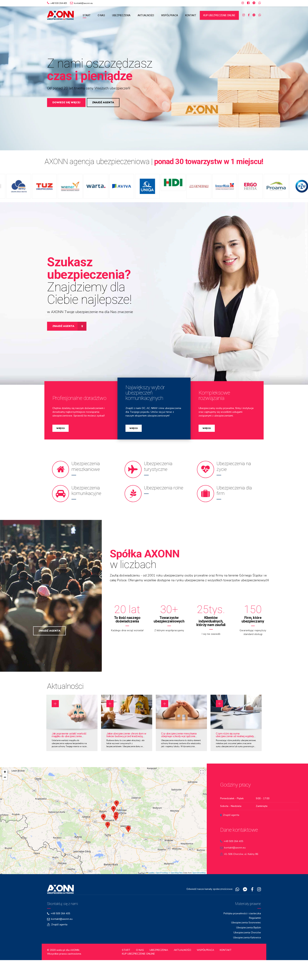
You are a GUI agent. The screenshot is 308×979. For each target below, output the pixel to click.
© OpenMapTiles (176, 882)
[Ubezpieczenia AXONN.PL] (60, 898)
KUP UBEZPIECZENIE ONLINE (219, 15)
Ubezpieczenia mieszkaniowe (85, 475)
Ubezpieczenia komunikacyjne (86, 499)
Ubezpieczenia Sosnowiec (246, 932)
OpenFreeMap (162, 882)
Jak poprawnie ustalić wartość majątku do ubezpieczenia (69, 744)
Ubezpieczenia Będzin (248, 937)
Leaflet (151, 882)
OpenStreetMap (199, 882)
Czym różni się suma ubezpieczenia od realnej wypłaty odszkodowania (235, 745)
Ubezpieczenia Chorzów (247, 942)
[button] (11, 80)
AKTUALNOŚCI (146, 15)
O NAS (101, 15)
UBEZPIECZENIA (121, 15)
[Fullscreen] (202, 781)
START (87, 15)
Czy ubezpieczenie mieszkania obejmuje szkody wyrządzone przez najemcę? (178, 745)
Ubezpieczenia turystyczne (158, 475)
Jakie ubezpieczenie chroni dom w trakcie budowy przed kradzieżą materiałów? (126, 745)
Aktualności (65, 695)
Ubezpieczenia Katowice (247, 947)
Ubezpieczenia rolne (163, 497)
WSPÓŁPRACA (169, 15)
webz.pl (60, 959)
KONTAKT (190, 15)
